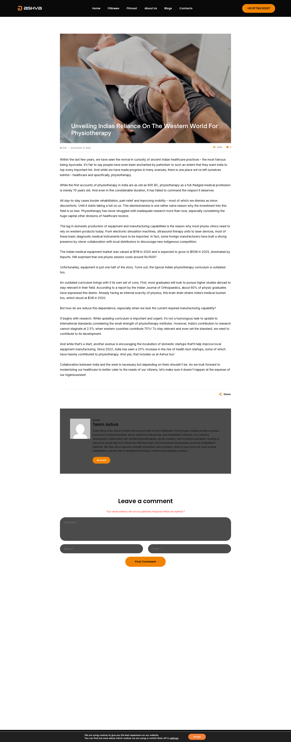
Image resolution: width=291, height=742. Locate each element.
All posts (101, 460)
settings (174, 738)
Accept (197, 736)
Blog (63, 147)
